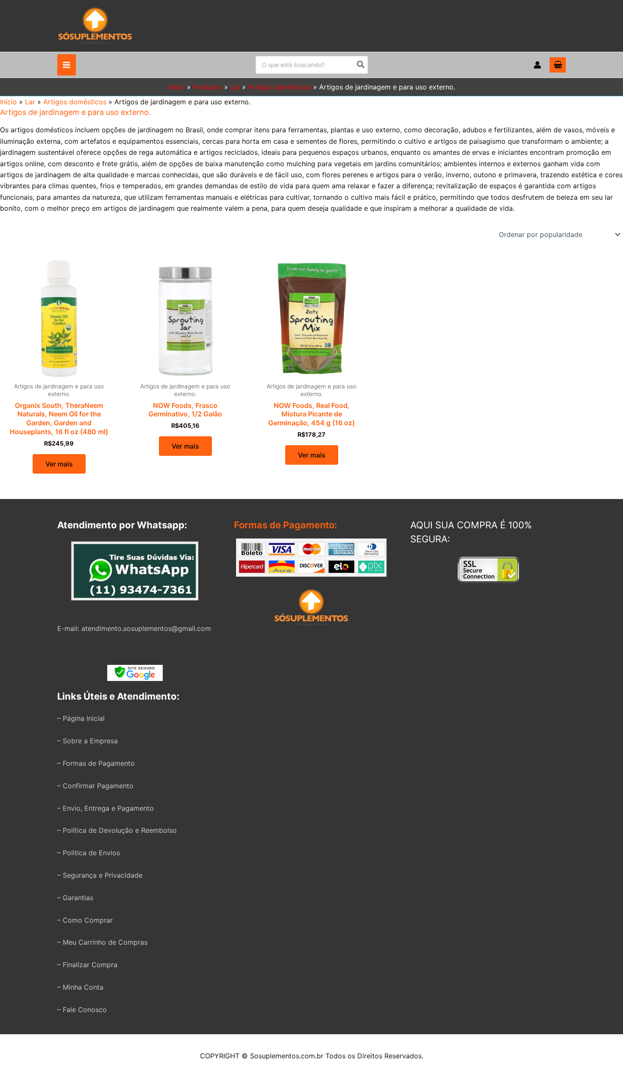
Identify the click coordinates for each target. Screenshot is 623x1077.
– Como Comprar (85, 920)
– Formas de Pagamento (96, 763)
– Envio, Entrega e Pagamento (105, 808)
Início (8, 102)
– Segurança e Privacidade (99, 875)
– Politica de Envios (88, 852)
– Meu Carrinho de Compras (102, 942)
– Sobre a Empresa (87, 741)
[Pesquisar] (361, 64)
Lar (30, 102)
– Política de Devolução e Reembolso (117, 830)
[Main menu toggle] (66, 64)
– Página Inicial (81, 718)
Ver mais (59, 464)
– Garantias (75, 897)
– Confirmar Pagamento (95, 785)
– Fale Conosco (82, 1009)
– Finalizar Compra (87, 964)
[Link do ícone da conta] (537, 65)
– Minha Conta (80, 987)
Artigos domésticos (74, 102)
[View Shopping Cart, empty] (558, 65)
